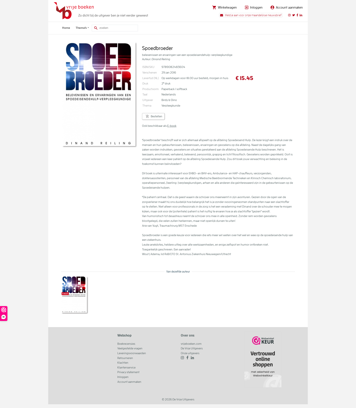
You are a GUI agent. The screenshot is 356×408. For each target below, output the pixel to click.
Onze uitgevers (190, 353)
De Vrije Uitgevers (192, 348)
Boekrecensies (126, 343)
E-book (171, 125)
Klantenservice (126, 367)
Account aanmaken (289, 7)
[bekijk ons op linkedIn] (301, 15)
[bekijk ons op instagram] (289, 15)
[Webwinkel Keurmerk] (262, 359)
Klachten (122, 362)
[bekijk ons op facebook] (297, 15)
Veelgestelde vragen (129, 348)
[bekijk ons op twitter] (293, 15)
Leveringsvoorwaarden (131, 353)
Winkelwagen (227, 7)
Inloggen (256, 7)
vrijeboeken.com (191, 343)
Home (66, 27)
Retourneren (125, 358)
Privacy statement (128, 372)
